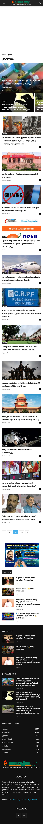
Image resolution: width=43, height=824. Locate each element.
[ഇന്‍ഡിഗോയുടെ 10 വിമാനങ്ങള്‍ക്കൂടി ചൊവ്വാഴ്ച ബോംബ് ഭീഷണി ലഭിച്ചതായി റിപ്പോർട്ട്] (21, 264)
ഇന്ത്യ (5, 77)
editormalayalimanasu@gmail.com (24, 799)
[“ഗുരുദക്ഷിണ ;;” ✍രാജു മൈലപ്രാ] (8, 592)
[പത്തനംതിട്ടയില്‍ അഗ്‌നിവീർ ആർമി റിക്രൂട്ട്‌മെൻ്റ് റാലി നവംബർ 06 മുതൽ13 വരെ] (21, 370)
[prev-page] (4, 532)
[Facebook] (18, 815)
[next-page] (27, 532)
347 (22, 532)
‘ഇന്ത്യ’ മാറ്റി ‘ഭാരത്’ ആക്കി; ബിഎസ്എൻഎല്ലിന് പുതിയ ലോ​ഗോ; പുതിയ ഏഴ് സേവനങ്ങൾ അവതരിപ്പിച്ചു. (21, 244)
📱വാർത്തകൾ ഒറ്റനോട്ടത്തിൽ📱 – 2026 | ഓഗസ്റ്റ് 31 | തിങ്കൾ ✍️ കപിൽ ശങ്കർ (28, 616)
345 (9, 532)
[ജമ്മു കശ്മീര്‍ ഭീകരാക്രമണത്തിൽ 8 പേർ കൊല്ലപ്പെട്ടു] (21, 437)
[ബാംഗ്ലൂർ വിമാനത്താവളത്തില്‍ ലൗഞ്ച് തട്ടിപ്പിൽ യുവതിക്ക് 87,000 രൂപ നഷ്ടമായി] (21, 194)
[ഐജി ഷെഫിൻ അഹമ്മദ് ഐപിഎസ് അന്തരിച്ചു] (8, 581)
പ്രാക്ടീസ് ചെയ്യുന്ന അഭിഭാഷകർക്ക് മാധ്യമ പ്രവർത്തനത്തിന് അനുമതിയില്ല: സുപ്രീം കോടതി (19, 350)
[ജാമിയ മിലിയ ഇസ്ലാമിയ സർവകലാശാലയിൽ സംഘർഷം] (21, 161)
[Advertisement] (21, 28)
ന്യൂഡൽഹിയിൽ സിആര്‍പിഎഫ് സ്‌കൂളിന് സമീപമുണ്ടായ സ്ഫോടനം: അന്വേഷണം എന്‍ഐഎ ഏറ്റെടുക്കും (21, 313)
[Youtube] (24, 815)
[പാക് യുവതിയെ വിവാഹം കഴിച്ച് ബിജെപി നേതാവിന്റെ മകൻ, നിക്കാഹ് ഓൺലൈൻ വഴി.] (21, 470)
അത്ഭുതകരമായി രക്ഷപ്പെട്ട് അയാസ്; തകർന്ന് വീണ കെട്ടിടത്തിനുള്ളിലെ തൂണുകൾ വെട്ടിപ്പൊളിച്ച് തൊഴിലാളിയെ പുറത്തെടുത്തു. (21, 141)
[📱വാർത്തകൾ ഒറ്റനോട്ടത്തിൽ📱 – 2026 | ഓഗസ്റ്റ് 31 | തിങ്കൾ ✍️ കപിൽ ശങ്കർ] (8, 616)
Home (4, 55)
